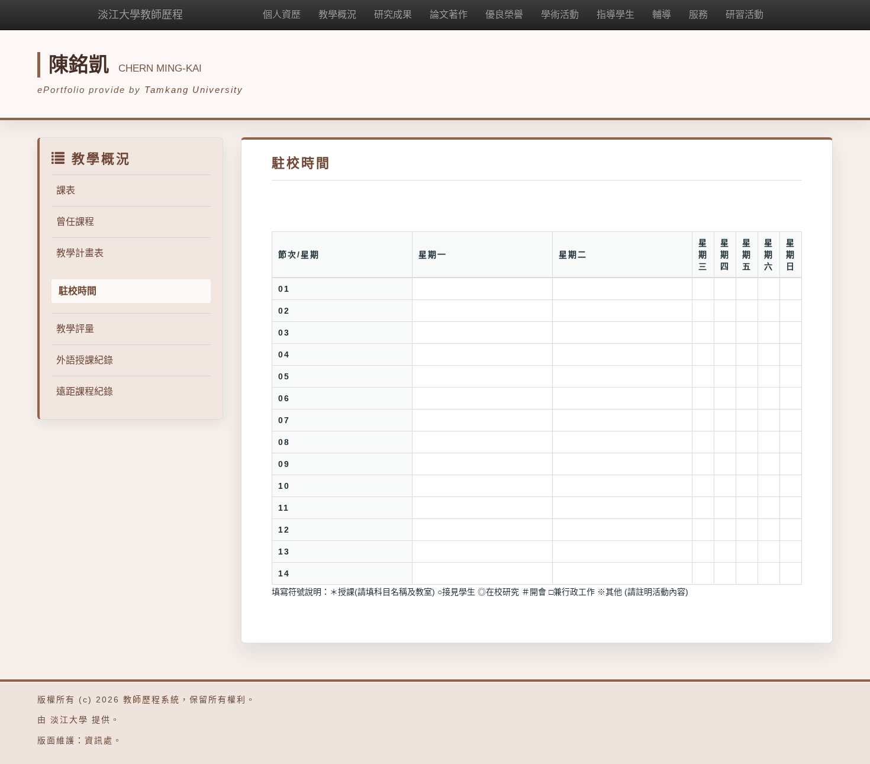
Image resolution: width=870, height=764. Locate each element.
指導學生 (615, 14)
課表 (65, 190)
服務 (698, 14)
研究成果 (393, 14)
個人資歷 (282, 14)
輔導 (661, 14)
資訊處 (99, 740)
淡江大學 (69, 719)
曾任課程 (75, 222)
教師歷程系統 (151, 699)
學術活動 (560, 14)
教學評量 (75, 329)
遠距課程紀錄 (84, 391)
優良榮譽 (504, 14)
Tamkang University (193, 90)
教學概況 (337, 14)
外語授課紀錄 (84, 360)
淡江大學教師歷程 (140, 15)
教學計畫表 (80, 253)
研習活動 (744, 14)
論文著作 (449, 14)
